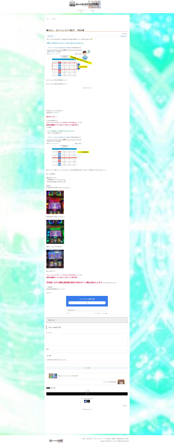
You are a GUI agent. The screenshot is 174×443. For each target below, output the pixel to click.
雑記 (48, 387)
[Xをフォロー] (88, 401)
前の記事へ (51, 36)
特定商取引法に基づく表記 (122, 438)
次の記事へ (122, 36)
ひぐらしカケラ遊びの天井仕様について (57, 84)
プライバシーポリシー (98, 438)
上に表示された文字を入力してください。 (56, 359)
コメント (49, 332)
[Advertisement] (87, 24)
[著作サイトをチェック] (85, 401)
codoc (106, 313)
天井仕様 (53, 387)
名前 (47, 349)
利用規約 (114, 438)
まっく (98, 313)
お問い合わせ (89, 438)
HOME (83, 438)
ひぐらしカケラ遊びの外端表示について (57, 80)
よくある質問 (107, 438)
